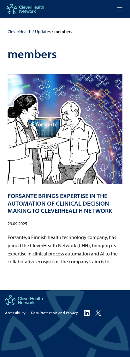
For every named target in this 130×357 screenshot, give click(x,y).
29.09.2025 (17, 223)
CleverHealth (20, 31)
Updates (43, 31)
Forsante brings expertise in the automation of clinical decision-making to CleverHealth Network (60, 203)
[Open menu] (120, 9)
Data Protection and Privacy (54, 312)
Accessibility (15, 312)
